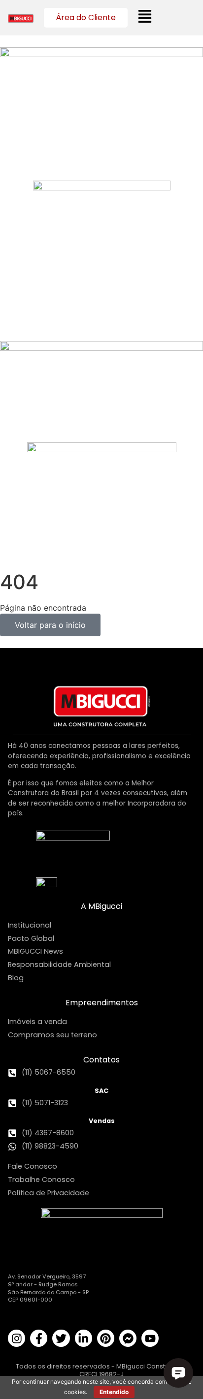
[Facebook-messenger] (127, 1338)
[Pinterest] (105, 1338)
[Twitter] (60, 1338)
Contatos (101, 1059)
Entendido (114, 1392)
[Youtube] (150, 1338)
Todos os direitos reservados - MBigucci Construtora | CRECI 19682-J (102, 1370)
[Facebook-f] (38, 1338)
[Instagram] (16, 1338)
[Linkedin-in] (83, 1338)
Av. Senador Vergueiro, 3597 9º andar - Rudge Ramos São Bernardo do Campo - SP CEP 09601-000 (48, 1288)
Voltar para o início (50, 625)
